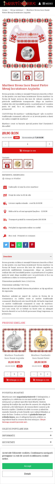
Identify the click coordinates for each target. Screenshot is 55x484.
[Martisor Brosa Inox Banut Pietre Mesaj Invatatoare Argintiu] (7, 164)
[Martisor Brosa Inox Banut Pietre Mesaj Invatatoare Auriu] (18, 164)
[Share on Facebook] (25, 245)
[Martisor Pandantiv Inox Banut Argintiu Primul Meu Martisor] (14, 340)
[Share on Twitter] (6, 245)
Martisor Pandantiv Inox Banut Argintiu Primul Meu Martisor (14, 358)
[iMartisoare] (19, 3)
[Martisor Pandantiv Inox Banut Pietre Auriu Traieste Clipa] (41, 340)
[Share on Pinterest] (32, 245)
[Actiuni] (39, 3)
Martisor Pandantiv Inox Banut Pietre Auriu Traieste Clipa (41, 358)
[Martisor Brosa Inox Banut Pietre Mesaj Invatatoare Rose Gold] (28, 164)
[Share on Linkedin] (12, 245)
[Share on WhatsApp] (19, 245)
